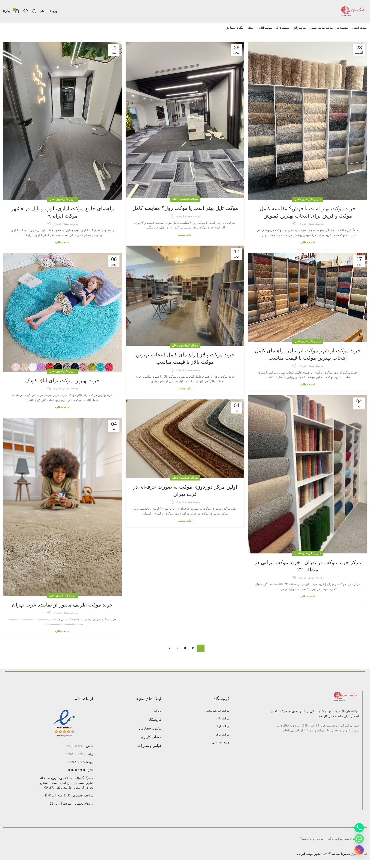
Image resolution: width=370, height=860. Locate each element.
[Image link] (346, 696)
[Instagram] (359, 850)
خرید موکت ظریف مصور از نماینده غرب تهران (62, 605)
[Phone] (359, 827)
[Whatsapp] (359, 839)
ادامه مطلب (307, 242)
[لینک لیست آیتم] (200, 710)
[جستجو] (34, 11)
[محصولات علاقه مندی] (25, 11)
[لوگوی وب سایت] (353, 11)
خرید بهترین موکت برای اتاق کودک (62, 380)
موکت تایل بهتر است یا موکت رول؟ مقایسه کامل (185, 208)
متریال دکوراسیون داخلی (307, 199)
